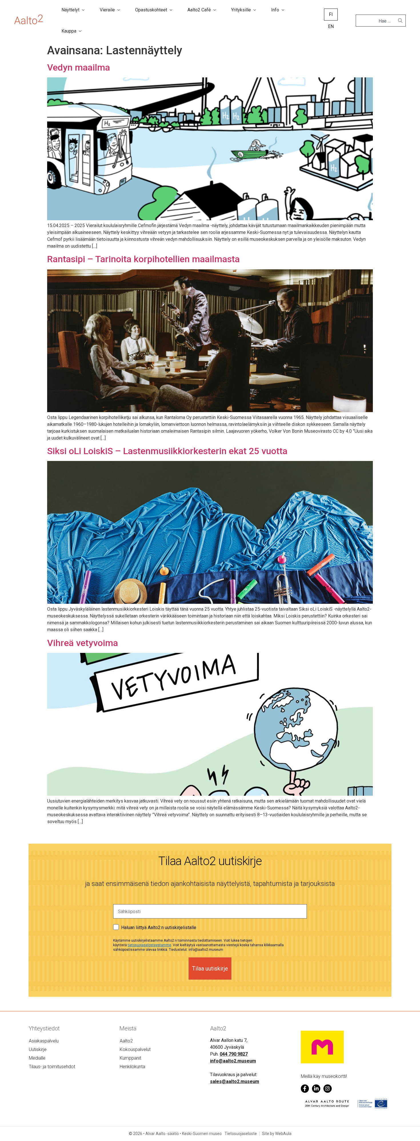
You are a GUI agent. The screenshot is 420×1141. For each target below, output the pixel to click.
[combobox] (378, 21)
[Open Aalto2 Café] (214, 10)
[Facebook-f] (305, 1088)
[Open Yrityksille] (254, 10)
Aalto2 (126, 1041)
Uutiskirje (38, 1049)
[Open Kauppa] (80, 31)
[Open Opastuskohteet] (171, 10)
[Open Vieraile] (118, 10)
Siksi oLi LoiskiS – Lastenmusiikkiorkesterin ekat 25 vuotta (167, 451)
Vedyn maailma (78, 67)
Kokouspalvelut (135, 1049)
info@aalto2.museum (233, 1061)
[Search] (400, 20)
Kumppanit (130, 1058)
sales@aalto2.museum (234, 1081)
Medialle (37, 1058)
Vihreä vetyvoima (82, 642)
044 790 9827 (234, 1054)
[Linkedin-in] (316, 1088)
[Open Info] (283, 10)
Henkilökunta (132, 1066)
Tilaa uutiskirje (210, 968)
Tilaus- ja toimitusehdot (52, 1066)
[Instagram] (327, 1088)
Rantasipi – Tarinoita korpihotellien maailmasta (143, 259)
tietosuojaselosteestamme (149, 945)
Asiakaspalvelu (44, 1041)
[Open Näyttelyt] (83, 10)
